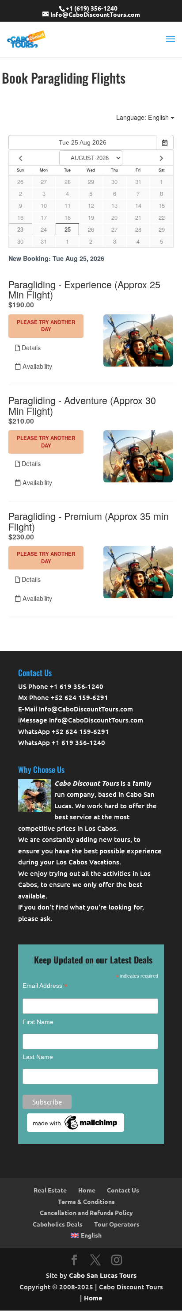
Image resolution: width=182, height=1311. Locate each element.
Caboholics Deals (58, 1224)
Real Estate (50, 1190)
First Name (38, 1021)
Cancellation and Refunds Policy (86, 1212)
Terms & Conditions (86, 1201)
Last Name (38, 1056)
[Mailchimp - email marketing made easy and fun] (75, 1129)
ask (45, 918)
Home (86, 1190)
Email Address (45, 986)
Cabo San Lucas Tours (102, 1275)
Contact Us (123, 1190)
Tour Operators (117, 1224)
